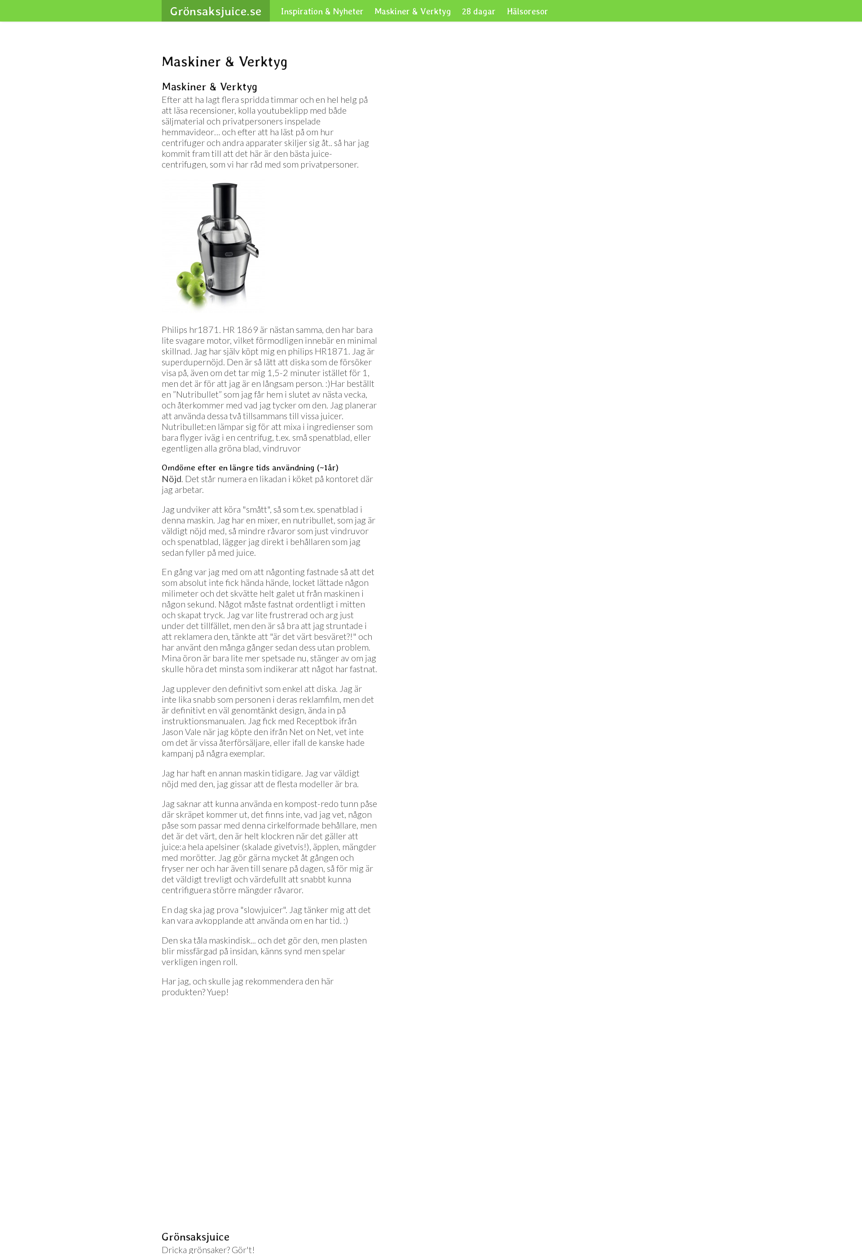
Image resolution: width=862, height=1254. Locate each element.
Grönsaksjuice (208, 11)
